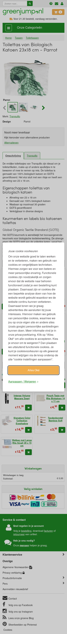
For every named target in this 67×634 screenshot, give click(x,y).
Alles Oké (34, 370)
